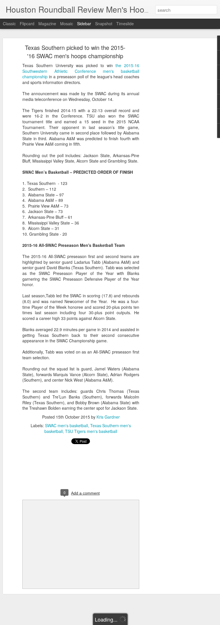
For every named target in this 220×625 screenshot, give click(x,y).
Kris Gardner (108, 417)
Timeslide (125, 23)
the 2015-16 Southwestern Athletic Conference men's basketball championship (80, 70)
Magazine (47, 23)
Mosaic (66, 23)
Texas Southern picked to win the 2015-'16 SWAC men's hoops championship (75, 51)
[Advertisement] (170, 136)
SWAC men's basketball (66, 425)
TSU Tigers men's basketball (91, 431)
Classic (9, 23)
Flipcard (27, 23)
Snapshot (103, 23)
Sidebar (84, 23)
